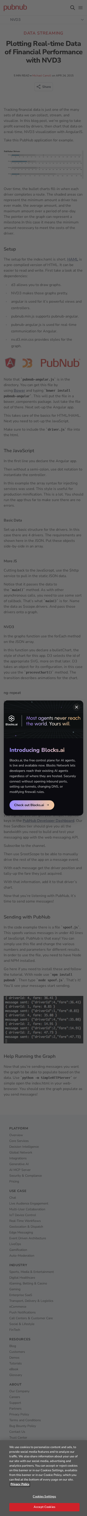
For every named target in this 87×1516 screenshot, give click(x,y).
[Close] (76, 707)
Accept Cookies (44, 1507)
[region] (43, 1478)
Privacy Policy (19, 1484)
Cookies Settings (44, 1496)
